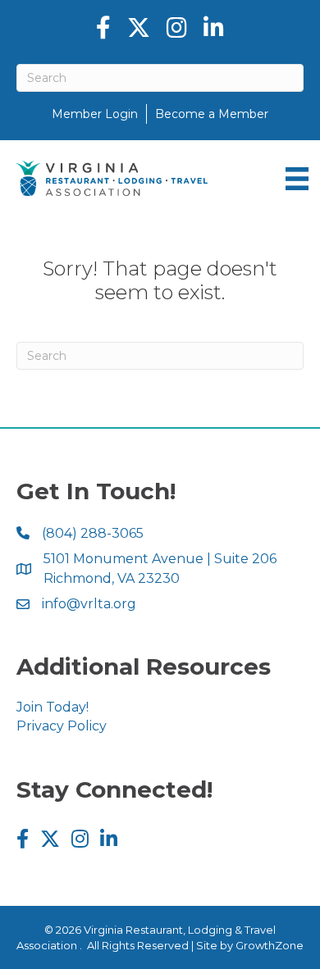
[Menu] (297, 179)
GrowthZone (269, 945)
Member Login (95, 114)
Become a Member (211, 114)
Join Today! (52, 707)
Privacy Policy (61, 726)
